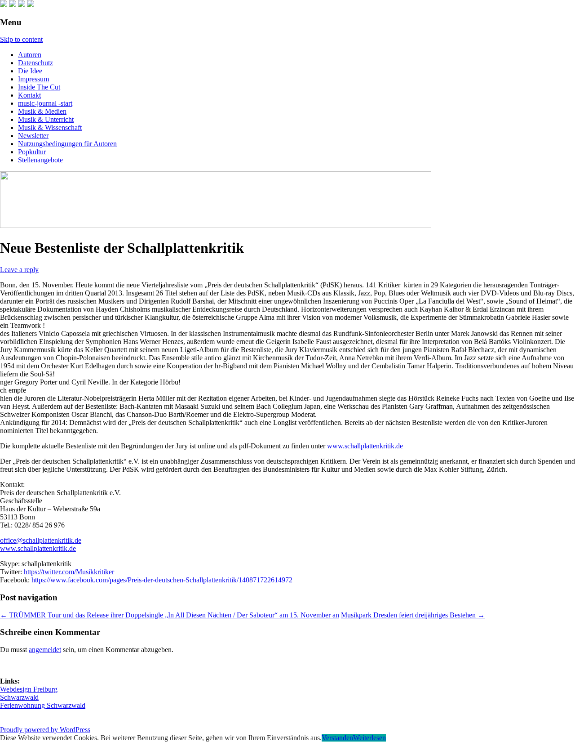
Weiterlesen (369, 738)
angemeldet (45, 649)
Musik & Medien (42, 111)
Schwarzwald (19, 697)
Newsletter (33, 135)
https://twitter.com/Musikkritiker (69, 572)
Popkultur (32, 152)
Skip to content (21, 39)
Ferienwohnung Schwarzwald (42, 705)
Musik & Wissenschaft (50, 127)
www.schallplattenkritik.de (365, 446)
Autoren (29, 54)
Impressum (33, 79)
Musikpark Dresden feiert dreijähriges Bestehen (413, 615)
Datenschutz (35, 63)
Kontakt (29, 95)
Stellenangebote (40, 160)
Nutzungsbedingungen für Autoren (67, 144)
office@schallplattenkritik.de (40, 540)
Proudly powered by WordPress (45, 729)
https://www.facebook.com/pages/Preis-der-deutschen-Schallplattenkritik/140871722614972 (161, 580)
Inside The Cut (39, 87)
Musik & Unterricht (46, 119)
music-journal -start (45, 103)
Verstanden (337, 738)
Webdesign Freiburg (29, 689)
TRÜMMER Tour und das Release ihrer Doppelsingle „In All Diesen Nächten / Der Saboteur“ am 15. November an (169, 615)
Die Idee (30, 71)
